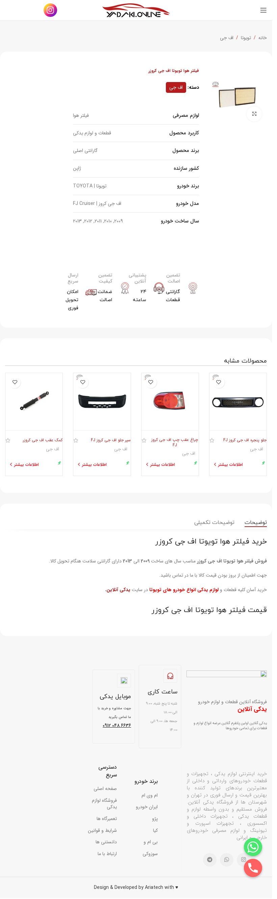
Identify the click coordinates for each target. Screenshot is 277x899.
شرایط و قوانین (102, 830)
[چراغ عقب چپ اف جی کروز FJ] (170, 401)
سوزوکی (150, 853)
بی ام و (151, 842)
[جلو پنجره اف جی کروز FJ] (238, 401)
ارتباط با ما (107, 853)
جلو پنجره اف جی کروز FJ (245, 440)
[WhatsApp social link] (226, 860)
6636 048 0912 (117, 725)
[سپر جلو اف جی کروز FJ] (101, 401)
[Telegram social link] (210, 860)
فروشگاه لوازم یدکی (104, 804)
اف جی (226, 38)
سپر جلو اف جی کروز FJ (111, 440)
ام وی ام (150, 795)
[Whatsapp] (253, 847)
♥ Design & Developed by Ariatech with (136, 887)
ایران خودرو (147, 807)
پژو (155, 818)
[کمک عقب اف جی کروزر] (33, 401)
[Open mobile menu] (263, 10)
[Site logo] (136, 10)
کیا (155, 830)
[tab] (256, 522)
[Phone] (253, 868)
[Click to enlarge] (254, 114)
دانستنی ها (106, 842)
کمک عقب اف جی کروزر (42, 440)
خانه (262, 38)
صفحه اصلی (105, 788)
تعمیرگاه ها (107, 818)
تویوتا (246, 38)
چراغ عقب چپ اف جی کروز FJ (174, 443)
